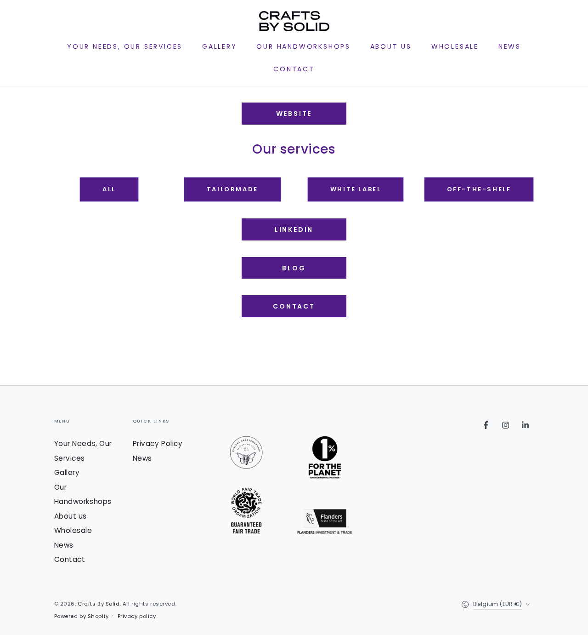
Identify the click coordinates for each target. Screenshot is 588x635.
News (64, 545)
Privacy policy (137, 616)
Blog (293, 268)
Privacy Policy (158, 443)
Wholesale (73, 530)
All (109, 189)
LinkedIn (294, 229)
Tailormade (232, 189)
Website (294, 113)
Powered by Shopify (81, 616)
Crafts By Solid (99, 603)
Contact (294, 306)
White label (355, 189)
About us (70, 516)
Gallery (67, 472)
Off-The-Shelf (479, 189)
